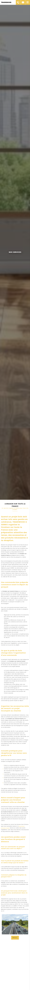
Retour (15, 937)
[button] (27, 2)
